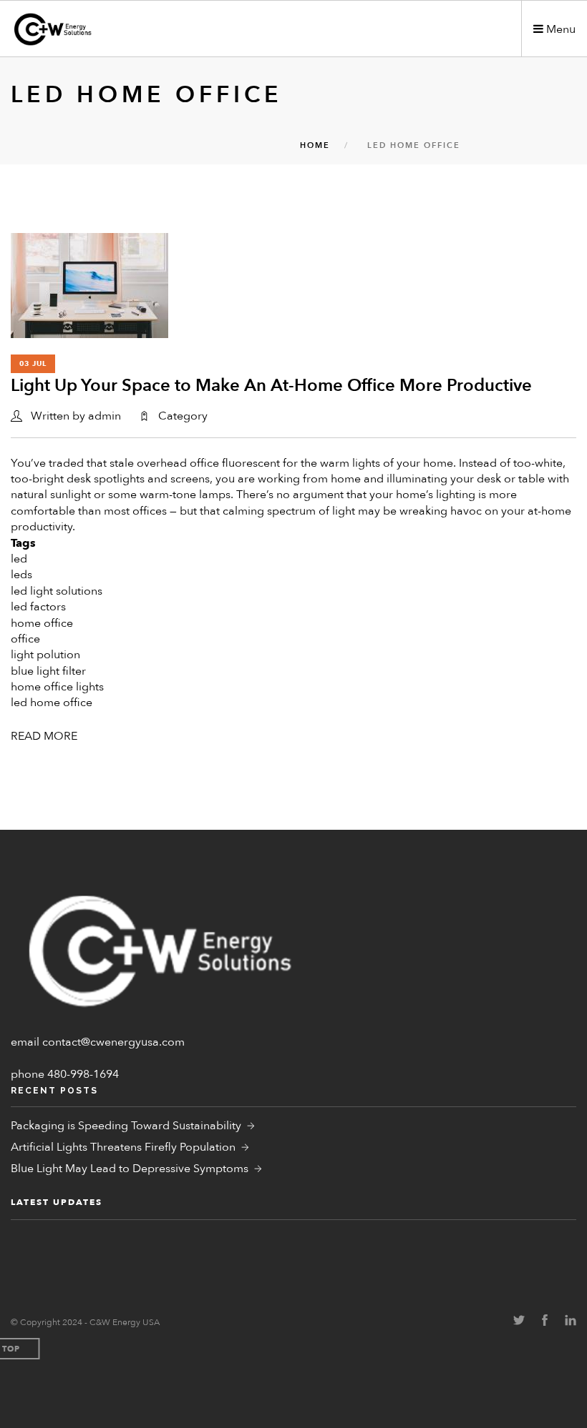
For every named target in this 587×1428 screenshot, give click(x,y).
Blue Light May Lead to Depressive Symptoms (129, 1168)
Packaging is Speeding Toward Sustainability (126, 1126)
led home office (51, 702)
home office (42, 623)
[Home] (93, 29)
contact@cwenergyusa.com (113, 1042)
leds (21, 574)
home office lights (57, 687)
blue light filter (48, 671)
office (25, 639)
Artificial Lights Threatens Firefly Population (123, 1147)
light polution (45, 655)
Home (315, 145)
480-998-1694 (83, 1074)
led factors (38, 607)
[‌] (519, 1321)
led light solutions (56, 591)
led (19, 559)
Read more (44, 736)
